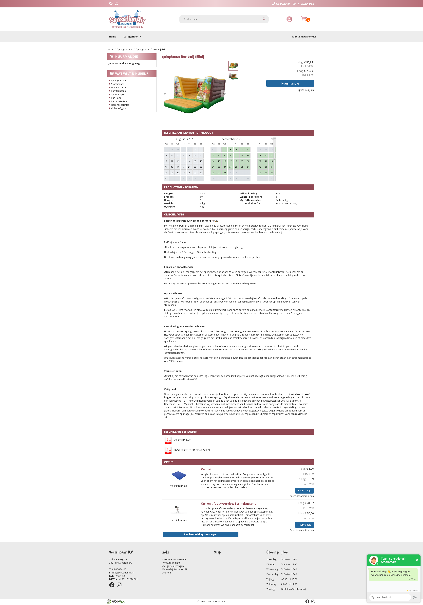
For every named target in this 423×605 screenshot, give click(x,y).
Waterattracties (119, 87)
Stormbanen (117, 84)
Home (112, 36)
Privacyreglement (171, 562)
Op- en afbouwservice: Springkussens (228, 503)
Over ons (166, 572)
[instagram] (120, 587)
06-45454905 (117, 569)
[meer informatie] (179, 474)
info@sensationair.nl (121, 572)
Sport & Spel (118, 94)
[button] (165, 93)
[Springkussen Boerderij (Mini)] (195, 94)
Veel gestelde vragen (173, 566)
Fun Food (116, 97)
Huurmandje (126, 56)
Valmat (206, 469)
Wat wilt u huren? (131, 73)
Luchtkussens (118, 90)
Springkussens (124, 49)
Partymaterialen (119, 101)
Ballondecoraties (120, 104)
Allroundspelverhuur (304, 36)
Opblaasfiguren (119, 108)
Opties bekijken (305, 89)
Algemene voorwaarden (174, 559)
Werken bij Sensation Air (175, 569)
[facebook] (112, 587)
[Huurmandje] (304, 20)
